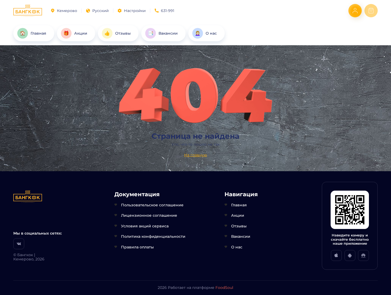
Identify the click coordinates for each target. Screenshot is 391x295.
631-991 (167, 10)
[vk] (18, 243)
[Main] (27, 11)
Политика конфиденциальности (153, 236)
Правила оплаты (137, 247)
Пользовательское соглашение (152, 205)
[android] (349, 255)
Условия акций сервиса (145, 226)
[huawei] (363, 255)
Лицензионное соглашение (149, 215)
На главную (195, 155)
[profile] (355, 10)
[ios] (336, 255)
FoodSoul (224, 287)
